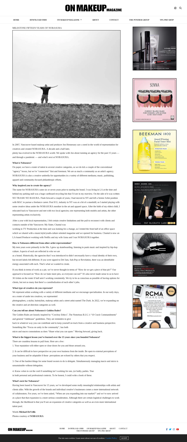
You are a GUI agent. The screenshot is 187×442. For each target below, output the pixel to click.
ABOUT (95, 20)
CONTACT (114, 20)
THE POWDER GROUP (139, 20)
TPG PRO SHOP (167, 20)
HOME (16, 20)
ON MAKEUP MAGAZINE (68, 20)
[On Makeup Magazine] (93, 8)
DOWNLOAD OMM (38, 20)
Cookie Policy (111, 438)
